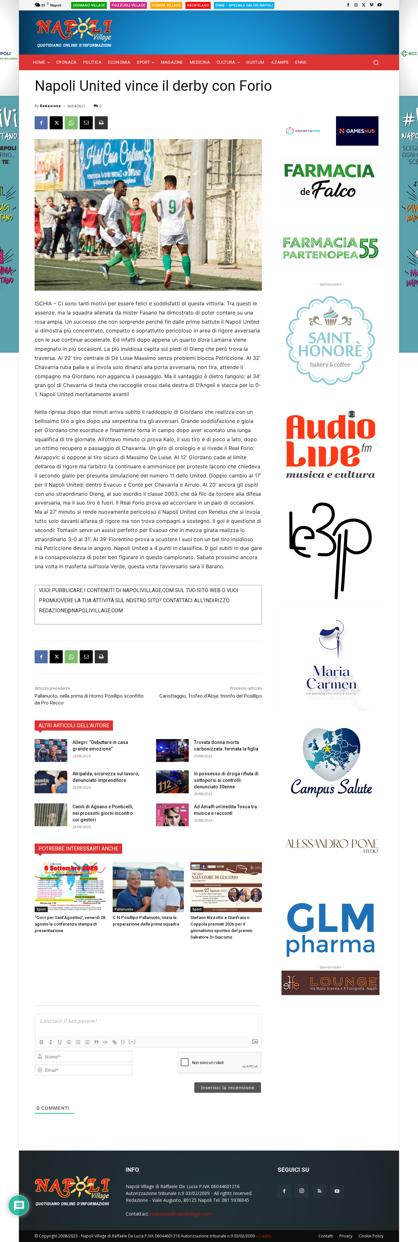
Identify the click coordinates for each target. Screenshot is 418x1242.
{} (123, 1041)
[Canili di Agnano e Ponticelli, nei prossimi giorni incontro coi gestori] (51, 814)
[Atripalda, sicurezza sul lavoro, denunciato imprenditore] (51, 781)
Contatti (325, 1236)
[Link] (114, 1042)
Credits (264, 1236)
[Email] (86, 122)
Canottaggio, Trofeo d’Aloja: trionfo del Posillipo (210, 696)
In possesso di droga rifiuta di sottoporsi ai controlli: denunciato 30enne (226, 780)
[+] (132, 1041)
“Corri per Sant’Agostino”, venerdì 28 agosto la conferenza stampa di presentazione (70, 924)
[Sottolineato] (59, 1042)
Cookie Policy (371, 1236)
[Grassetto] (41, 1042)
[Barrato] (68, 1042)
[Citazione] (96, 1042)
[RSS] (319, 1191)
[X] (364, 5)
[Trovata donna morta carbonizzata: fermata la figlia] (172, 750)
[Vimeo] (372, 5)
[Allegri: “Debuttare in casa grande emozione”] (51, 750)
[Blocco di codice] (105, 1042)
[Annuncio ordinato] (78, 1042)
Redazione (50, 105)
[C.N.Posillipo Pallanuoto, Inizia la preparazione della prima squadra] (148, 887)
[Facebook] (348, 5)
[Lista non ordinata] (87, 1042)
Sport (41, 909)
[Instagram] (356, 5)
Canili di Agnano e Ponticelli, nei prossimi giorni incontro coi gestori (102, 813)
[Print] (101, 122)
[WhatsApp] (71, 122)
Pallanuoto (124, 909)
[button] (375, 62)
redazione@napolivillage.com (180, 1214)
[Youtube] (379, 5)
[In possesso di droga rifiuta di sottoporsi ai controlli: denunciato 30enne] (172, 781)
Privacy (345, 1236)
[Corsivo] (50, 1042)
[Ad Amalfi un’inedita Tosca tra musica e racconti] (172, 814)
